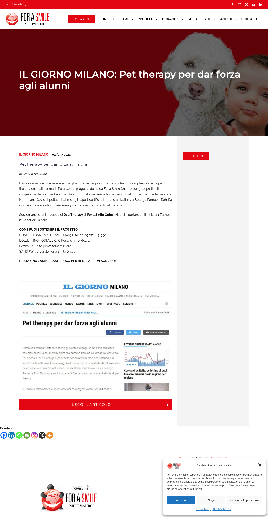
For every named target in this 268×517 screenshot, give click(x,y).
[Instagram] (34, 435)
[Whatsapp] (19, 435)
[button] (260, 465)
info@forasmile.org (16, 4)
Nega (211, 500)
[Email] (26, 435)
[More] (49, 435)
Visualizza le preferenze (244, 500)
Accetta (181, 500)
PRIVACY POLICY (222, 509)
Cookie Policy (203, 509)
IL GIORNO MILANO (33, 154)
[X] (42, 435)
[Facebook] (3, 435)
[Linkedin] (11, 435)
